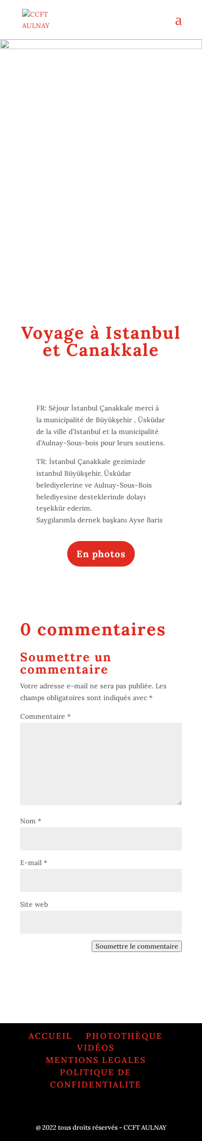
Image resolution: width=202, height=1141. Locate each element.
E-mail (33, 862)
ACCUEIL (50, 1036)
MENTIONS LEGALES (96, 1060)
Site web (34, 904)
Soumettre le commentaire (137, 946)
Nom (30, 820)
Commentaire (45, 716)
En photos (101, 554)
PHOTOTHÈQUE (124, 1036)
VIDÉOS (96, 1047)
